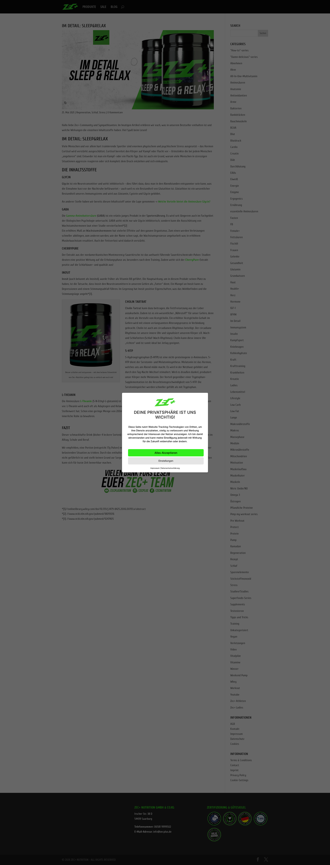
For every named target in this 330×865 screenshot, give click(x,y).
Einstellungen (165, 460)
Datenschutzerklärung (170, 468)
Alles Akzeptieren (166, 452)
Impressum (155, 468)
